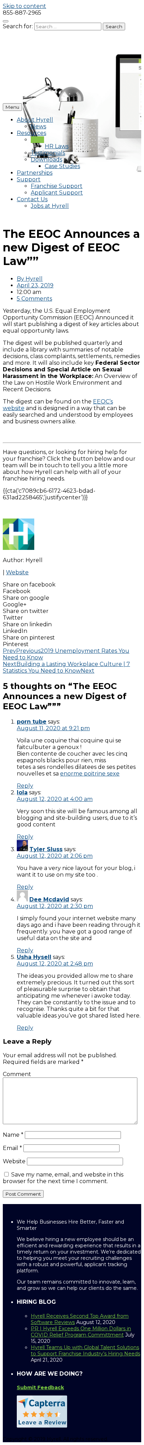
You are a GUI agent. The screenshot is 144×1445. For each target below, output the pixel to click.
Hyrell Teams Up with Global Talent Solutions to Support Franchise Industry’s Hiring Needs (85, 1350)
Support (29, 179)
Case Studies (62, 166)
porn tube (31, 721)
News (38, 126)
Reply (25, 785)
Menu (12, 107)
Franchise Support (56, 186)
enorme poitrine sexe (90, 773)
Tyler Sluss (46, 849)
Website (17, 572)
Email (12, 1148)
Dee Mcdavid (49, 899)
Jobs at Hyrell (50, 206)
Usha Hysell (34, 957)
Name (13, 1135)
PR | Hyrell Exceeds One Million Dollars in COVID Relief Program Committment (81, 1331)
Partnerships (34, 172)
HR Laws (57, 146)
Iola (22, 792)
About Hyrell (35, 119)
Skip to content (24, 6)
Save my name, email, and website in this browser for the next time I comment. (63, 1178)
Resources (31, 133)
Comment (17, 1074)
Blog (37, 139)
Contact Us (32, 199)
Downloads (46, 159)
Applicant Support (57, 192)
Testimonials (48, 153)
